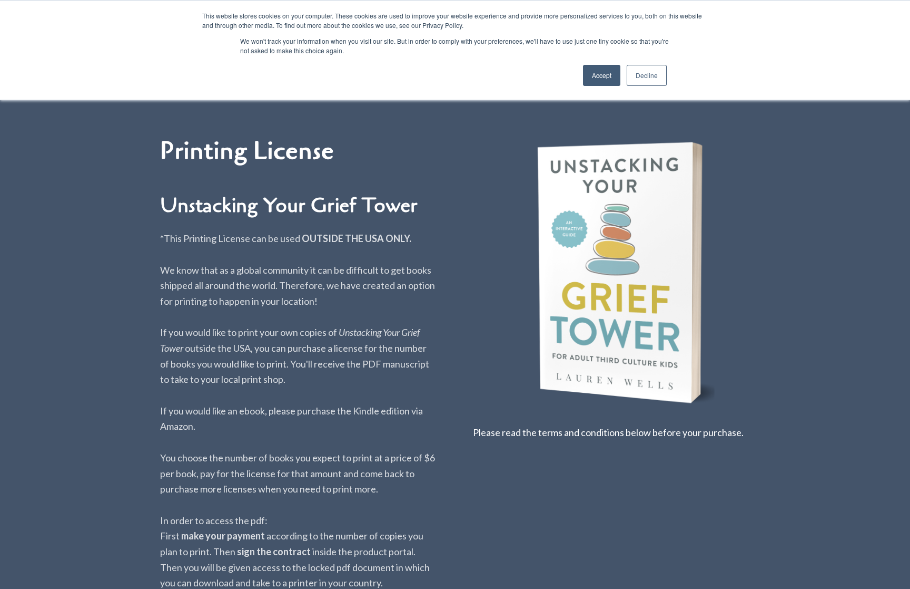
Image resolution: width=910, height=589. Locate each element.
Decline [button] (647, 75)
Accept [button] (601, 75)
